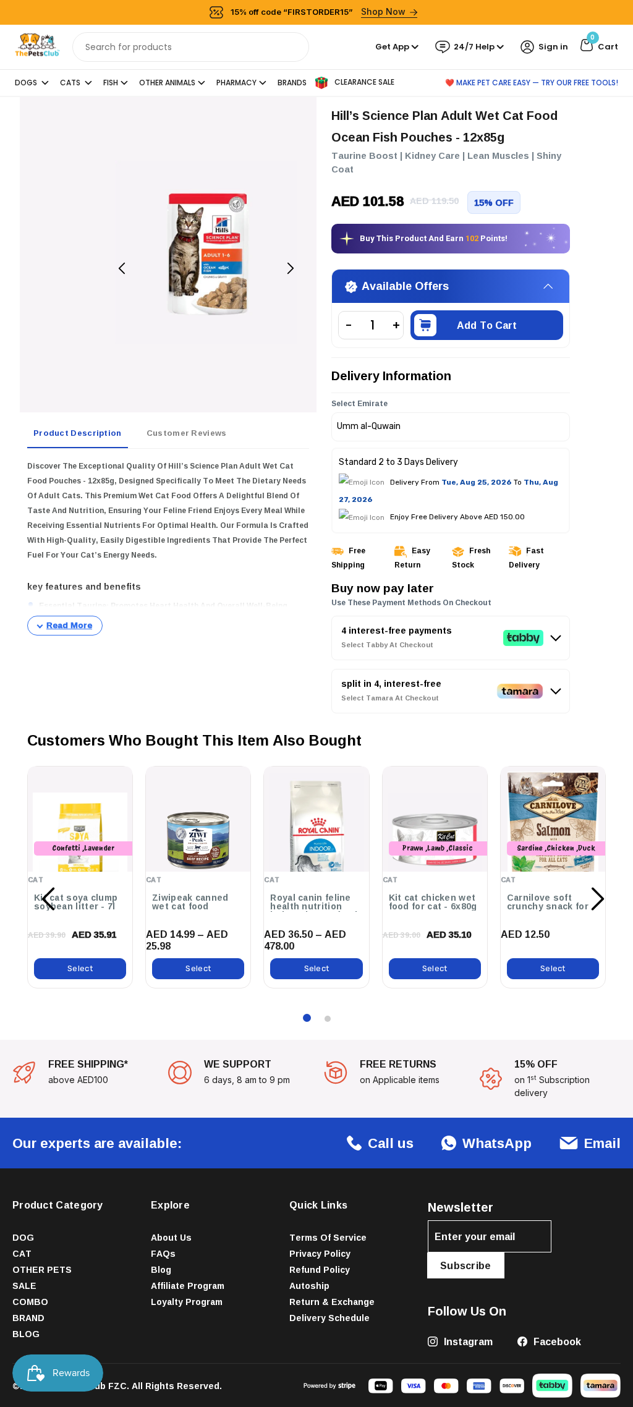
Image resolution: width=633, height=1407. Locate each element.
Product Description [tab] (77, 432)
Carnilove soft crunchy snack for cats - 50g (547, 906)
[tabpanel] (168, 547)
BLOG (26, 1333)
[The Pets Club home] (37, 46)
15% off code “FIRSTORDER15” (318, 11)
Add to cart (487, 325)
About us (171, 1237)
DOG (23, 1237)
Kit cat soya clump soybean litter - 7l (75, 902)
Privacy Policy (319, 1253)
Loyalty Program (187, 1301)
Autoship (309, 1285)
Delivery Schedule (329, 1317)
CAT (22, 1253)
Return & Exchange (332, 1301)
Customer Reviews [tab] (187, 432)
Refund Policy (319, 1269)
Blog (161, 1269)
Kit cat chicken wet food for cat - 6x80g (433, 902)
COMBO (30, 1301)
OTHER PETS (42, 1269)
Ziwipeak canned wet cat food (190, 902)
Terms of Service (328, 1237)
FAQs (163, 1253)
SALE (24, 1285)
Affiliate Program (187, 1285)
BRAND (28, 1317)
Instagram (467, 1341)
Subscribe (465, 1265)
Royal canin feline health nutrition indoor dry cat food (313, 906)
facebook (556, 1341)
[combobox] (190, 47)
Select (80, 968)
